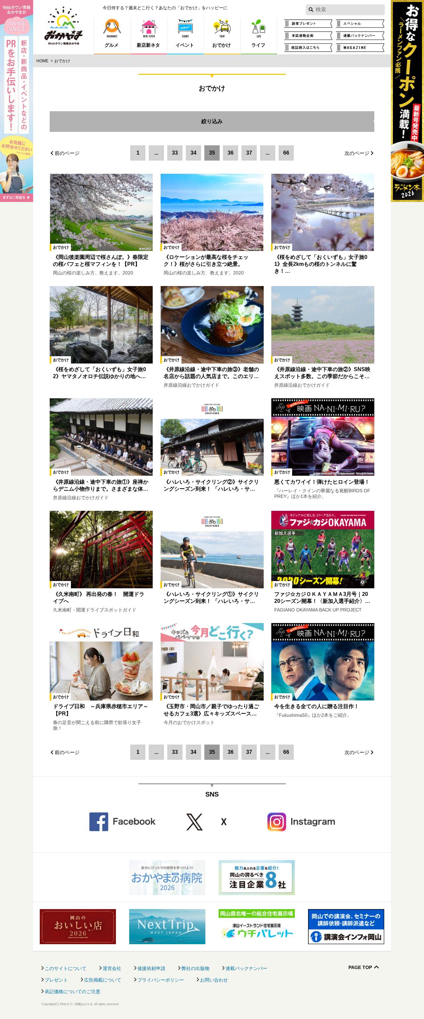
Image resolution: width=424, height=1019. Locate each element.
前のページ (67, 153)
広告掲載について (102, 980)
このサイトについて (65, 968)
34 (193, 153)
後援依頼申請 (151, 968)
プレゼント (56, 980)
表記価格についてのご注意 (72, 991)
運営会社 (112, 968)
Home (42, 61)
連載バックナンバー (246, 968)
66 (286, 153)
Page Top (360, 967)
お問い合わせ (214, 980)
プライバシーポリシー (160, 980)
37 (249, 153)
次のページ (356, 153)
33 (175, 153)
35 (212, 153)
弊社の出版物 (195, 968)
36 (231, 153)
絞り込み (287, 117)
